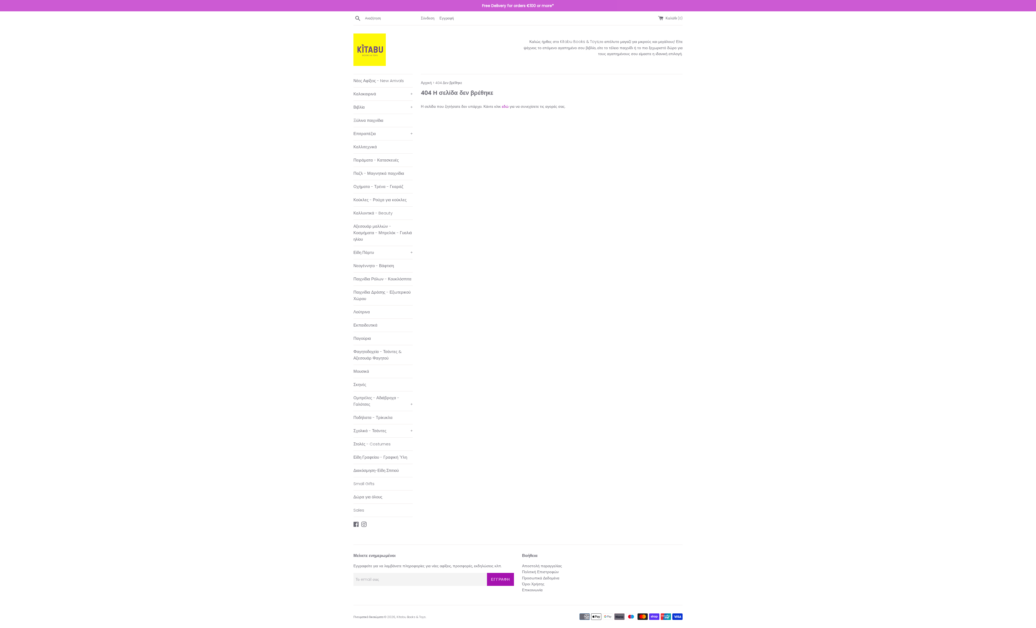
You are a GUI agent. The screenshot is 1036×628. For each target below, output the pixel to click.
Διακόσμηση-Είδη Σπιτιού (376, 470)
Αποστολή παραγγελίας (542, 566)
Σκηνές (359, 384)
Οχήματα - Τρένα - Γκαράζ (378, 186)
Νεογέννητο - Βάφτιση (373, 265)
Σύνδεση (427, 18)
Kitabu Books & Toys (411, 617)
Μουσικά (361, 371)
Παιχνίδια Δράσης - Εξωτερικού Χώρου (382, 295)
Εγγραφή (446, 18)
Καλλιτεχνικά (365, 147)
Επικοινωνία (532, 590)
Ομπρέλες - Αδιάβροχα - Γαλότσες (383, 401)
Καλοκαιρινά (383, 94)
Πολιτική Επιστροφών (540, 572)
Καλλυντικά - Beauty (373, 213)
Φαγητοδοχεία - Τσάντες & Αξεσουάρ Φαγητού (377, 355)
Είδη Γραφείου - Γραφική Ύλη (380, 457)
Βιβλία (383, 107)
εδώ (505, 106)
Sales (358, 510)
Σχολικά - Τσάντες (383, 431)
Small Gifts (363, 483)
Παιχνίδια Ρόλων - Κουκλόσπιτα (382, 279)
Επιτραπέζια (383, 133)
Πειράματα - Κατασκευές (376, 160)
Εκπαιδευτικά (365, 325)
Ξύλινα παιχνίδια (368, 120)
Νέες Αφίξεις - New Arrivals (378, 80)
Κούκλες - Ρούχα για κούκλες (380, 200)
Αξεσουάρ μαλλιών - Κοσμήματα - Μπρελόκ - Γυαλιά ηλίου (382, 232)
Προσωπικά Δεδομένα (540, 578)
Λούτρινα (361, 312)
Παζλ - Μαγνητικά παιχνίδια (378, 173)
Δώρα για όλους (367, 497)
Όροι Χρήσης (533, 584)
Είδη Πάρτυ (383, 252)
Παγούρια (362, 338)
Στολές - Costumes (372, 444)
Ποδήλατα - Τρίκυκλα (373, 417)
